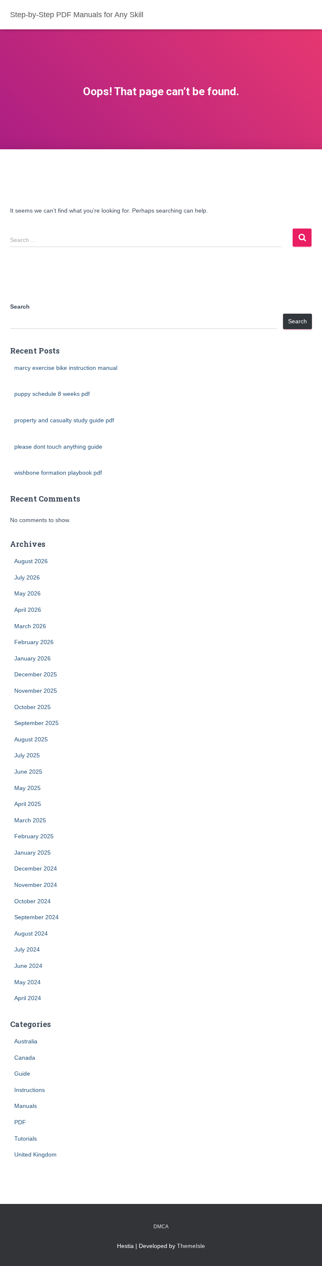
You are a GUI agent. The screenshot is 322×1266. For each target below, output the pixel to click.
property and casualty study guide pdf (64, 420)
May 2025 (27, 788)
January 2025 (32, 852)
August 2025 (31, 739)
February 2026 (34, 642)
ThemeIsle (191, 1246)
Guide (22, 1073)
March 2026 (30, 626)
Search (20, 306)
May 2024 (27, 982)
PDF (20, 1122)
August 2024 (31, 933)
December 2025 (35, 674)
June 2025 (28, 771)
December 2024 (35, 868)
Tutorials (25, 1138)
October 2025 (32, 707)
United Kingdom (35, 1154)
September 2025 (36, 723)
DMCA (161, 1227)
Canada (24, 1057)
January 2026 (32, 658)
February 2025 (34, 836)
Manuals (25, 1105)
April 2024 (27, 998)
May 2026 (27, 593)
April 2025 (27, 804)
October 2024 (32, 901)
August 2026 (31, 561)
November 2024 (35, 884)
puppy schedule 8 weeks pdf (52, 393)
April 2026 (27, 609)
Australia (25, 1041)
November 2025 (35, 690)
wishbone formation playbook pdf (58, 472)
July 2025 (27, 755)
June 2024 (28, 965)
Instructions (29, 1090)
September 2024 (36, 917)
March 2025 (30, 820)
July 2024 (27, 949)
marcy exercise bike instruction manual (65, 367)
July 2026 (27, 577)
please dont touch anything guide (58, 446)
